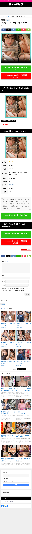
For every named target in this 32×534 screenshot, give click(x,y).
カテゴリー (5, 478)
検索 (16, 484)
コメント (5, 261)
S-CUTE (2, 20)
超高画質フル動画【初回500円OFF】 (16, 68)
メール (3, 281)
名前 (3, 275)
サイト (3, 285)
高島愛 (8, 20)
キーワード (5, 472)
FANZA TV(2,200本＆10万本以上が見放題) (16, 76)
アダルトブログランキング (8, 501)
